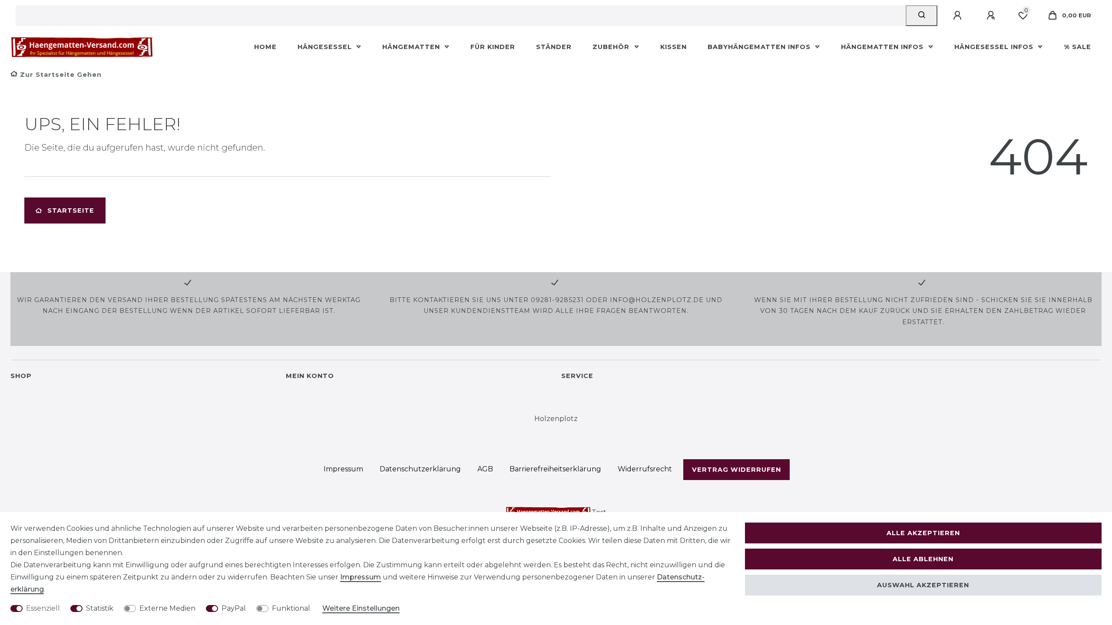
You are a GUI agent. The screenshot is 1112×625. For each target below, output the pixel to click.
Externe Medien (167, 608)
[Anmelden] (959, 15)
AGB (485, 469)
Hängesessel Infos (995, 47)
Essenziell (43, 608)
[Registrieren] (992, 15)
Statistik (99, 608)
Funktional (291, 608)
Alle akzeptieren (923, 533)
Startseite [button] (70, 210)
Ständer (554, 47)
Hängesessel (326, 47)
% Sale (1077, 47)
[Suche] (921, 15)
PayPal (234, 608)
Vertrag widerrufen (736, 470)
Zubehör (612, 47)
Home (265, 47)
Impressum (343, 469)
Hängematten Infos (883, 47)
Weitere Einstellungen (361, 608)
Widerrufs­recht (645, 469)
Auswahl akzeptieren (923, 585)
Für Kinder (492, 47)
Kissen (673, 47)
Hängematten (412, 47)
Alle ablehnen (923, 559)
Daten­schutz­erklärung (420, 469)
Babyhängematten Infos (760, 47)
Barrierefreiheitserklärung (555, 469)
